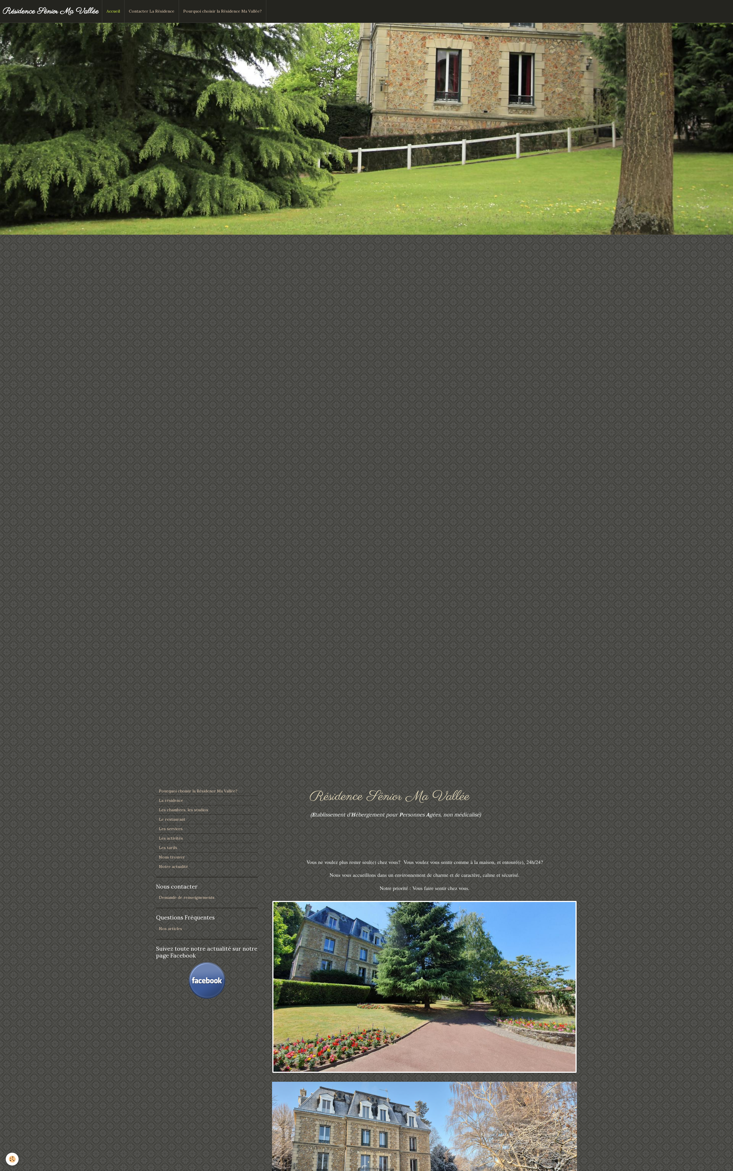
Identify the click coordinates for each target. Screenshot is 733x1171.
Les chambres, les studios (183, 809)
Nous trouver (172, 857)
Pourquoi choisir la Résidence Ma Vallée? (222, 11)
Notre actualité (173, 866)
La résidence (171, 800)
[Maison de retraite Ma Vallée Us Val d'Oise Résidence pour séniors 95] (424, 986)
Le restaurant (172, 819)
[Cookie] (12, 1159)
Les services (171, 828)
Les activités (171, 838)
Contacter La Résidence (151, 11)
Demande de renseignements (186, 897)
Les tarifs (168, 847)
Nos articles (170, 928)
